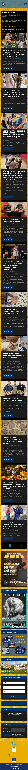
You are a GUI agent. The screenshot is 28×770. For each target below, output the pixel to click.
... (18, 545)
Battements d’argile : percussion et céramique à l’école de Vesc (14, 356)
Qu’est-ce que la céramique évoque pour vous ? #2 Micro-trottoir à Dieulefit (14, 485)
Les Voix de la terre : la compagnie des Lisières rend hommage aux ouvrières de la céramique (13, 265)
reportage (20, 58)
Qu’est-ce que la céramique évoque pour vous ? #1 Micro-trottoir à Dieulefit (14, 525)
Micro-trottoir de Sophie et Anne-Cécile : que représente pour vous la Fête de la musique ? (14, 53)
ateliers (16, 58)
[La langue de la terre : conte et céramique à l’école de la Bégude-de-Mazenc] (14, 427)
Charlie (6, 58)
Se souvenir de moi (18, 734)
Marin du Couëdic (8, 490)
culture (16, 181)
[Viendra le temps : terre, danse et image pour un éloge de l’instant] (14, 299)
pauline (6, 181)
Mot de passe (6, 731)
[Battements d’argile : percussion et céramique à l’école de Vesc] (14, 343)
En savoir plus (8, 68)
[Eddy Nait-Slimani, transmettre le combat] (14, 388)
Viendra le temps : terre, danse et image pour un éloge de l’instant (13, 312)
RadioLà (12, 26)
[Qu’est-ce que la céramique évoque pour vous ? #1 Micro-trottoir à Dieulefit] (14, 512)
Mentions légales (14, 766)
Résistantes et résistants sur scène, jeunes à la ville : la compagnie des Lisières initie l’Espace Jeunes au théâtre (14, 175)
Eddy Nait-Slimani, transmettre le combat (13, 399)
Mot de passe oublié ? (17, 735)
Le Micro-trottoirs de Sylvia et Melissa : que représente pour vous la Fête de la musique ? (13, 94)
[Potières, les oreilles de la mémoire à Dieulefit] (14, 209)
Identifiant (5, 728)
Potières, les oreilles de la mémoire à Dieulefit (13, 220)
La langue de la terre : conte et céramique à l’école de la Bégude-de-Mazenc (13, 440)
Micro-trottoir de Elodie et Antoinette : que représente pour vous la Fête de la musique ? (14, 134)
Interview (20, 181)
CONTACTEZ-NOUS (14, 719)
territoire (9, 182)
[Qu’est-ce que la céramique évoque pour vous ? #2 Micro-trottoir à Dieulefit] (14, 472)
